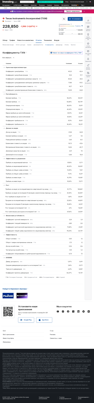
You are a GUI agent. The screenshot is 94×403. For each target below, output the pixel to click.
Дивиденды (59, 44)
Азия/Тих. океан (84, 8)
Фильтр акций (13, 8)
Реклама (52, 334)
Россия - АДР (56, 8)
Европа (69, 8)
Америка (64, 8)
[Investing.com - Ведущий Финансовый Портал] (10, 2)
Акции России (22, 8)
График (12, 40)
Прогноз (73, 44)
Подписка (78, 26)
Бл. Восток (75, 8)
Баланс (29, 44)
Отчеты (67, 44)
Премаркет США (38, 8)
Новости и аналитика (25, 40)
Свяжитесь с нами (56, 338)
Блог (4, 331)
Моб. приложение (8, 334)
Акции (5, 8)
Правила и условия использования (44, 398)
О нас (52, 331)
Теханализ (48, 40)
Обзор (5, 40)
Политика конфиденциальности (65, 398)
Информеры (7, 342)
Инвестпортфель (8, 338)
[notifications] (87, 2)
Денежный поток (38, 44)
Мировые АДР (48, 8)
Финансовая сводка (8, 44)
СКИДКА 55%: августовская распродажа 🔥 (50, 1)
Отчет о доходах (20, 44)
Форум (56, 40)
